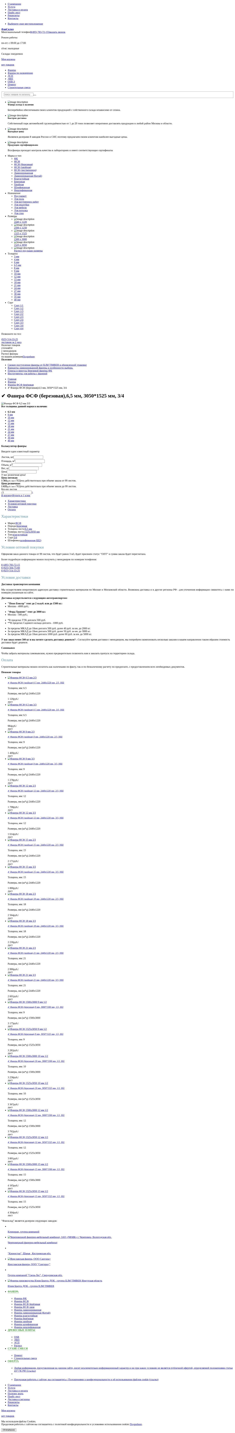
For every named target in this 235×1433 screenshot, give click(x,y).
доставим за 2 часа (11, 342)
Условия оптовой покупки (22, 503)
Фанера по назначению (20, 73)
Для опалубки (21, 204)
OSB (16, 1337)
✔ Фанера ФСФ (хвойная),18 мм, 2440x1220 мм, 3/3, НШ (35, 926)
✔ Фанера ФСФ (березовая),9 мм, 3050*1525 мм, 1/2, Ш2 (35, 1034)
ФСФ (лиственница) (25, 170)
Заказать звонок (56, 32)
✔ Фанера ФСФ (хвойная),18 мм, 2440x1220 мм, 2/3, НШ (35, 899)
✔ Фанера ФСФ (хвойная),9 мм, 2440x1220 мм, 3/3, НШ (35, 764)
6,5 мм (17, 265)
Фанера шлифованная (26, 1324)
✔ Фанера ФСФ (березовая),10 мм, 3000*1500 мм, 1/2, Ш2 (36, 1061)
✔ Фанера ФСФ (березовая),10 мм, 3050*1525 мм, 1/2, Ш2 (36, 1088)
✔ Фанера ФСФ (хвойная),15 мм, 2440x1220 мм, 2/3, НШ (35, 845)
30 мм (17, 294)
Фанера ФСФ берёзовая (21, 384)
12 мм (17, 276)
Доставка (13, 506)
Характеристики (17, 501)
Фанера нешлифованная (27, 1327)
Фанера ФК (20, 1298)
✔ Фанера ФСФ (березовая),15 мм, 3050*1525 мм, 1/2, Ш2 (36, 1196)
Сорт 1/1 (18, 305)
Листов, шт (7, 457)
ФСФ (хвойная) (22, 167)
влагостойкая (20, 534)
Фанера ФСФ (21, 1301)
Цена (4, 471)
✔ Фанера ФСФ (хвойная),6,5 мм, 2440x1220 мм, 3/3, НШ (36, 710)
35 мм (17, 296)
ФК (16, 158)
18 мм (17, 282)
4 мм (16, 259)
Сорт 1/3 (18, 311)
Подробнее (29, 356)
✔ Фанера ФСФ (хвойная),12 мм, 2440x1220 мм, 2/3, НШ (35, 791)
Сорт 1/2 (18, 308)
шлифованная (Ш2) (30, 540)
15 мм (17, 279)
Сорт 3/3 (18, 322)
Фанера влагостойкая (25, 1315)
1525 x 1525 (20, 233)
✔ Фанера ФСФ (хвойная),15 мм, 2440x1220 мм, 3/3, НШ (35, 872)
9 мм (16, 271)
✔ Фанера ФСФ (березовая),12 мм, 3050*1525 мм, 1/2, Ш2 (36, 1142)
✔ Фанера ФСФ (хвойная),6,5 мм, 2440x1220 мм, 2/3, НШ (36, 683)
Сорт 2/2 (18, 314)
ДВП (10, 78)
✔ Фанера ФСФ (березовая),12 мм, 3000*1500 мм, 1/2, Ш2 (36, 1115)
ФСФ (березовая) (23, 164)
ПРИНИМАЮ (9, 1430)
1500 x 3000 (20, 239)
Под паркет (20, 196)
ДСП (10, 76)
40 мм (17, 299)
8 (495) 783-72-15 (10, 565)
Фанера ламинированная (27, 1310)
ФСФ (17, 161)
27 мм (17, 291)
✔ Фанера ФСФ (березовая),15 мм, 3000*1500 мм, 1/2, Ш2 (36, 1169)
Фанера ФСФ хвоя (24, 1307)
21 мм (17, 285)
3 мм (16, 256)
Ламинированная (23, 173)
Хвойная (19, 184)
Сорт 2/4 (18, 319)
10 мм (17, 273)
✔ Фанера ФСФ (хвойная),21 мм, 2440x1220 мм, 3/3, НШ (35, 980)
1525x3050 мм (32, 531)
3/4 (15, 537)
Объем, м (6, 465)
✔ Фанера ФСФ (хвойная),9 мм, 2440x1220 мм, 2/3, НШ (35, 737)
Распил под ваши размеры (28, 250)
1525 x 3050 (20, 245)
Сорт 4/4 (18, 328)
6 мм (16, 262)
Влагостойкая (21, 178)
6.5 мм (28, 529)
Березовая (19, 181)
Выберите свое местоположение (25, 23)
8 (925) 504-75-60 (10, 567)
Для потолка (21, 210)
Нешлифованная (23, 190)
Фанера (12, 70)
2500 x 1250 (20, 227)
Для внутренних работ (26, 201)
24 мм (17, 288)
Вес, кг (5, 468)
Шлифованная (22, 187)
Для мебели (20, 207)
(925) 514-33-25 (9, 339)
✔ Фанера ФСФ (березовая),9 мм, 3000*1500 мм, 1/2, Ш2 (35, 1007)
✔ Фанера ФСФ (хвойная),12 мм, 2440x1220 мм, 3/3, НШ (35, 818)
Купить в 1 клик (21, 495)
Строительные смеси (19, 87)
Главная (12, 379)
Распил (18, 1345)
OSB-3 (11, 81)
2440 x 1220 (20, 222)
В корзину (6, 495)
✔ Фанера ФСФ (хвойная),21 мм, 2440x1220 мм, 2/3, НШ (35, 953)
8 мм (16, 268)
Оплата (12, 509)
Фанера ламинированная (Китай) (32, 1312)
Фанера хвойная (23, 1321)
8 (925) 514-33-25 (10, 570)
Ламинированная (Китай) (28, 176)
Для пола (19, 199)
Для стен (19, 213)
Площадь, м (8, 461)
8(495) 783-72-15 (39, 32)
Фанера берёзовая (23, 1318)
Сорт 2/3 (18, 317)
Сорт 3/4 (18, 325)
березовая (21, 526)
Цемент (12, 84)
